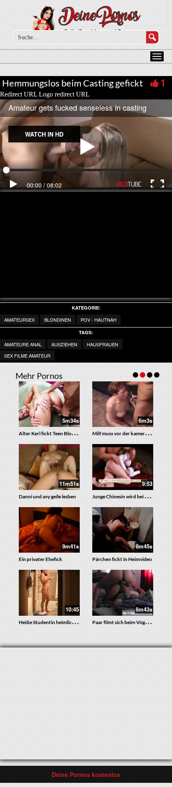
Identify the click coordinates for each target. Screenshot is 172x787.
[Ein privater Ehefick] (49, 530)
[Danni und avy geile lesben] (49, 467)
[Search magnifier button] (152, 37)
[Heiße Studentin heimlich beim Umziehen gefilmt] (49, 593)
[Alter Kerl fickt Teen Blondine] (49, 404)
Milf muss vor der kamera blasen (127, 433)
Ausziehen (64, 344)
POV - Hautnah (98, 319)
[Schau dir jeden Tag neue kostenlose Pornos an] (86, 22)
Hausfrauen (102, 344)
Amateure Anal (23, 344)
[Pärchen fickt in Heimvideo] (122, 530)
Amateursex (19, 319)
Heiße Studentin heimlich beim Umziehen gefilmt (72, 622)
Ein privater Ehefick (40, 559)
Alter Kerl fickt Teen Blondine (51, 433)
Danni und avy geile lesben (47, 496)
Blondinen (57, 319)
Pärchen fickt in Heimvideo (122, 559)
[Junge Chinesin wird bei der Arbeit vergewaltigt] (122, 467)
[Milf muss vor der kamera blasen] (122, 404)
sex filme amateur (27, 355)
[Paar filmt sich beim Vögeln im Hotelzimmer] (122, 593)
